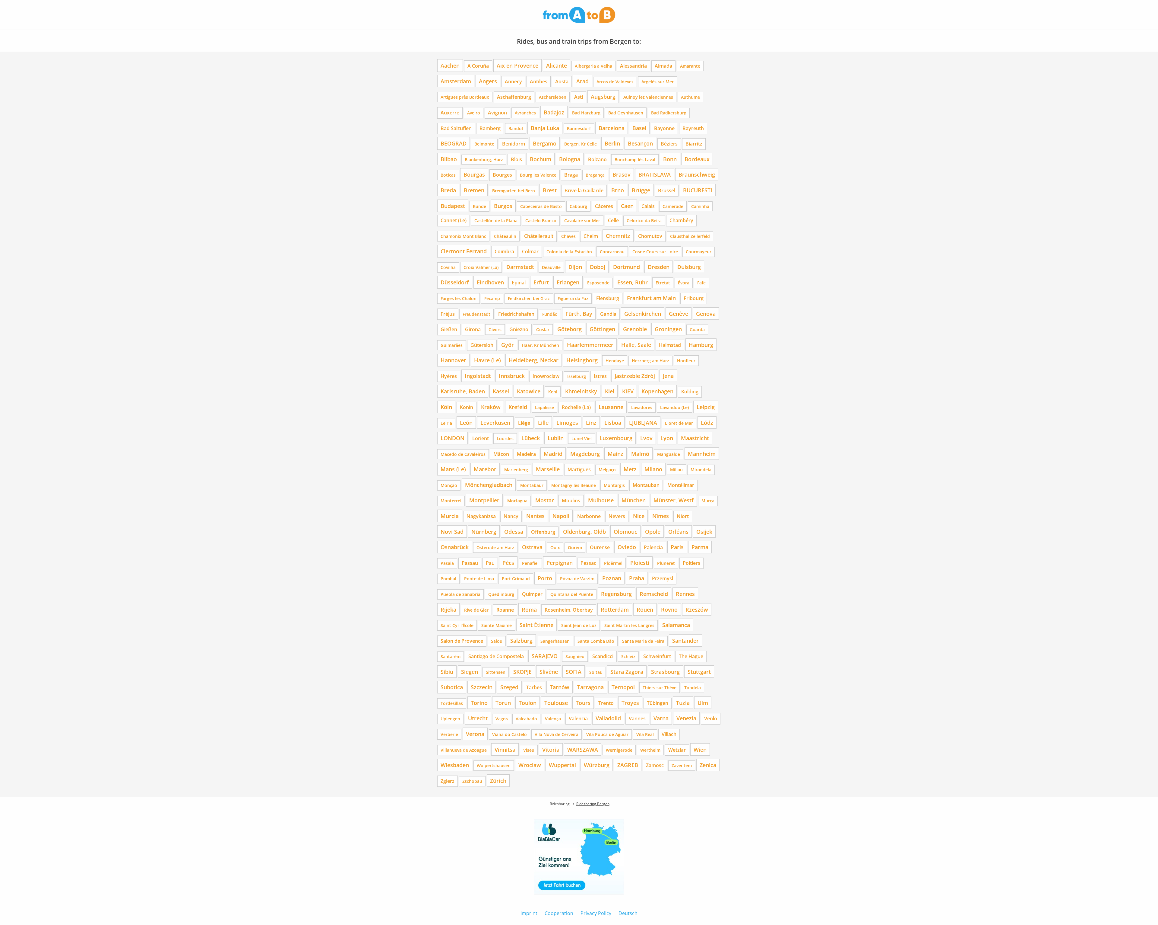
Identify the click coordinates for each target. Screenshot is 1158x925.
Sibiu (447, 671)
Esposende (598, 283)
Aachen (450, 65)
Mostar (544, 500)
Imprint (528, 913)
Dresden (658, 266)
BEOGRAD (454, 143)
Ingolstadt (478, 375)
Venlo (710, 718)
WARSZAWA (582, 749)
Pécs (508, 562)
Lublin (556, 438)
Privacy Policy (596, 913)
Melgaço (607, 469)
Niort (683, 516)
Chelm (591, 236)
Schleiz (628, 656)
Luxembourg (616, 438)
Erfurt (541, 282)
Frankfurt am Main (651, 298)
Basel (639, 128)
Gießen (449, 329)
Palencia (653, 547)
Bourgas (474, 174)
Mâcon (501, 454)
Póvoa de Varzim (577, 578)
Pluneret (666, 563)
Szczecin (481, 687)
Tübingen (657, 703)
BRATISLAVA (654, 174)
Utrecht (478, 718)
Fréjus (448, 314)
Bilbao (449, 159)
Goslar (542, 329)
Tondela (692, 687)
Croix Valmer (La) (481, 267)
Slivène (548, 671)
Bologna (569, 159)
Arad (582, 81)
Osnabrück (455, 547)
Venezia (686, 718)
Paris (677, 547)
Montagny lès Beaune (573, 485)
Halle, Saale (636, 344)
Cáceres (604, 206)
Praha (636, 578)
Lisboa (612, 422)
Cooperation (559, 913)
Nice (638, 516)
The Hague (691, 656)
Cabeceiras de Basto (541, 206)
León (466, 422)
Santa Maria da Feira (643, 641)
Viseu (528, 750)
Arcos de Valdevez (615, 82)
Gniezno (518, 329)
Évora (683, 283)
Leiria (446, 423)
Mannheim (702, 453)
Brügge (641, 190)
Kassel (501, 391)
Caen (627, 206)
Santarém (450, 656)
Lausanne (611, 407)
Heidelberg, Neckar (533, 360)
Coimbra (504, 251)
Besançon (640, 143)
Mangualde (668, 454)
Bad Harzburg (586, 113)
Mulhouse (601, 500)
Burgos (503, 206)
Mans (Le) (453, 469)
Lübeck (530, 438)
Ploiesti (639, 562)
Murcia (450, 516)
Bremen (474, 190)
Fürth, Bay (578, 313)
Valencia (578, 718)
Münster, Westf (673, 500)
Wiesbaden (455, 765)
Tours (583, 702)
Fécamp (492, 298)
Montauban (646, 485)
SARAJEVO (545, 656)
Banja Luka (545, 128)
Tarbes (534, 687)
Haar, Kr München (540, 345)
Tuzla (683, 702)
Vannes (637, 718)
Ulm (703, 702)
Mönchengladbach (488, 484)
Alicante (556, 65)
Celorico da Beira (644, 220)
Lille (543, 422)
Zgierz (447, 781)
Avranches (525, 113)
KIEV (628, 391)
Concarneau (612, 251)
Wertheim (650, 750)
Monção (449, 485)
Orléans (678, 531)
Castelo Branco (540, 220)
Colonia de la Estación (569, 251)
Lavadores (641, 407)
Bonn (670, 159)
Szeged (509, 687)
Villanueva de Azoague (464, 750)
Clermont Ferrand (464, 251)
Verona (475, 734)
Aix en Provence (517, 65)
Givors (495, 329)
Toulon (527, 702)
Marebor (485, 469)
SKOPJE (522, 671)
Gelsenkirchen (642, 313)
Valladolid (608, 718)
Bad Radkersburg (668, 113)
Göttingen (602, 329)
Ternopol (623, 687)
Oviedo (627, 547)
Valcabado (526, 719)
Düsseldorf (455, 282)
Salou (496, 641)
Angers (488, 81)
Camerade (673, 206)
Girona (473, 329)
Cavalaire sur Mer (582, 220)
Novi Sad (452, 531)
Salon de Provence (462, 641)
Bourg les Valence (538, 175)
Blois (516, 159)
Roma (529, 609)
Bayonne (664, 128)
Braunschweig (697, 174)
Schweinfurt (657, 656)
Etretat (663, 283)
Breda (448, 190)
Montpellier (484, 500)
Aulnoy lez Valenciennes (648, 97)
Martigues (579, 469)
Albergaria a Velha (593, 66)
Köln (446, 407)
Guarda (697, 329)
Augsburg (603, 96)
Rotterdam (615, 609)
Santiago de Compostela (496, 656)
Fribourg (694, 298)
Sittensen (495, 672)
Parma (699, 547)
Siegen (469, 671)
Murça (707, 501)
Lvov (646, 438)
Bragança (595, 175)
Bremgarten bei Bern (513, 191)
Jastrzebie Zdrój (635, 375)
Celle (613, 220)
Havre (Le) (487, 360)
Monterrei (451, 501)
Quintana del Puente (571, 594)
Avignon (497, 112)
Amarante (690, 66)
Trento (606, 703)
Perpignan (559, 562)
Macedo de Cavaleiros (463, 454)
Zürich (498, 780)
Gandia (608, 314)
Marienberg (516, 469)
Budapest (453, 206)
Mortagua (517, 501)
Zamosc (655, 765)
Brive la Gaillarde (584, 190)
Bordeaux (697, 159)
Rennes (685, 593)
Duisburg (689, 266)
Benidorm (513, 143)
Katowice (528, 391)
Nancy (511, 516)
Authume (690, 97)
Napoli (560, 516)
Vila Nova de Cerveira (556, 734)
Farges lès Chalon (458, 298)
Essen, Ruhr (632, 282)
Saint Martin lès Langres (629, 625)
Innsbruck (512, 375)
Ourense (600, 547)
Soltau (596, 672)
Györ (507, 344)
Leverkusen (495, 422)
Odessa (513, 531)
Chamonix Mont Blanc (463, 236)
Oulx (555, 547)
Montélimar (680, 485)
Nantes (535, 516)
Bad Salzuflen (456, 128)
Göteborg (569, 329)
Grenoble (635, 329)
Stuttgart (699, 671)
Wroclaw (529, 765)
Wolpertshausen (494, 765)
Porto (545, 578)
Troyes (630, 702)
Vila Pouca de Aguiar (607, 734)
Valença (553, 719)
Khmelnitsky (581, 391)
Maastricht (695, 438)
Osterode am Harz (495, 547)
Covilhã (448, 267)
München (634, 500)
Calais (648, 206)
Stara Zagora (626, 671)
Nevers (617, 516)
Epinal (519, 282)
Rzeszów (696, 609)
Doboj (597, 266)
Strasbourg (665, 671)
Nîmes (660, 516)
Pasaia (447, 563)
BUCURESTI (697, 190)
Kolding (689, 391)
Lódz (707, 422)
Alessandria (633, 65)
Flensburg (607, 298)
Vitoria (550, 749)
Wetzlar (677, 750)
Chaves (568, 236)
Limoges (567, 422)
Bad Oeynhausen (625, 113)
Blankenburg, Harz (484, 159)
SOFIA (573, 671)
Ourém (575, 547)
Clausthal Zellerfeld (690, 236)
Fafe (701, 283)
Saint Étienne (536, 625)
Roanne (505, 610)
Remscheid (654, 593)
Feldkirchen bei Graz (529, 298)
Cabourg (578, 206)
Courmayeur (698, 251)
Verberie (449, 734)
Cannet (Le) (454, 220)
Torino (479, 702)
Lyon (666, 438)
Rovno (669, 609)
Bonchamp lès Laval (635, 159)
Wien (700, 749)
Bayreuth (693, 128)
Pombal (448, 578)
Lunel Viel (581, 438)
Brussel (666, 190)
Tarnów (559, 687)
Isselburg (576, 376)
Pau (490, 563)
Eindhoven (490, 282)
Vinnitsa (505, 749)
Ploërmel (613, 563)
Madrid (553, 453)
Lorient (480, 438)
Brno (617, 190)
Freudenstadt (476, 314)
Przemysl (662, 578)
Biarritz (693, 143)
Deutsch (628, 913)
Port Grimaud (516, 578)
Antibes (538, 81)
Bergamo (544, 143)
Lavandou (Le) (674, 407)
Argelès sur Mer (657, 82)
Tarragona (590, 687)
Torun (503, 702)
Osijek (704, 531)
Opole (652, 531)
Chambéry (681, 220)
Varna (661, 718)
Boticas (448, 175)
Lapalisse (544, 407)
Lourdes (505, 438)
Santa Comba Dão (595, 641)
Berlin (612, 143)
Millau (676, 469)
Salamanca (676, 625)
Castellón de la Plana (495, 220)
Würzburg (596, 765)
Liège (524, 423)
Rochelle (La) (576, 407)
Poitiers (691, 563)
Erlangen (568, 282)
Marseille (548, 469)
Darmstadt (520, 266)
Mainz (615, 453)
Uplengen (450, 719)
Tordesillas (452, 703)
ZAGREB (627, 765)
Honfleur (686, 360)
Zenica (708, 765)
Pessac (588, 563)
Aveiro (473, 113)
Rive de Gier (476, 610)
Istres (600, 376)
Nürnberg (483, 531)
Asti (578, 97)
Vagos (501, 719)
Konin (466, 407)
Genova (706, 313)
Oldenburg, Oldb (584, 531)
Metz (630, 469)
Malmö (640, 453)
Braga (571, 174)
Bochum (540, 159)
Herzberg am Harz (650, 360)
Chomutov (650, 236)
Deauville (551, 267)
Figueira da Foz (573, 298)
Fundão (550, 314)
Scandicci (602, 656)
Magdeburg (585, 453)
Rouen (645, 609)
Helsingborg (582, 360)
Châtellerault (538, 236)
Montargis (614, 485)
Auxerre (450, 112)
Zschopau (472, 781)
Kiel (609, 391)
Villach (669, 734)
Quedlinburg (501, 594)
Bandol (515, 128)
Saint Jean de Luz (578, 625)
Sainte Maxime (496, 625)
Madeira (526, 454)
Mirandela (701, 469)
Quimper (532, 594)
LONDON (452, 438)
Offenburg (543, 532)
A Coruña (478, 65)
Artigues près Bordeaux (465, 97)
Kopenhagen (657, 391)
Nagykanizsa (481, 516)
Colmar (530, 251)
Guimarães (452, 345)
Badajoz (554, 112)
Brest (550, 190)
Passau (470, 563)
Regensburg (616, 593)
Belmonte (484, 144)
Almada (663, 65)
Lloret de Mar (679, 423)
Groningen (668, 329)
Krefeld (517, 407)
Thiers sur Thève (659, 687)
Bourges (502, 174)
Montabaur (531, 485)
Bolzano (597, 159)
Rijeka (448, 609)
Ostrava (532, 547)
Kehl (552, 392)
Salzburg (521, 640)
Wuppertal (562, 765)
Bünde (479, 206)
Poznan (611, 578)
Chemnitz (618, 235)
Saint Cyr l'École (457, 625)
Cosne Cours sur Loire (655, 251)
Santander (685, 640)
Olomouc (625, 531)
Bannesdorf (579, 128)
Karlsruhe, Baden (463, 391)
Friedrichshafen (516, 314)
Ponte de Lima (479, 578)
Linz (591, 422)
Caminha (700, 206)
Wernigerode (619, 750)
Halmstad (670, 345)
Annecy (513, 81)
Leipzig (706, 407)
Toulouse (556, 702)
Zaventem (682, 765)
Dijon (575, 266)
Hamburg (701, 344)
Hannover (453, 360)
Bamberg (490, 128)
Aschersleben (552, 97)
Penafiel (530, 563)
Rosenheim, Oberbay (569, 610)
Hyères (449, 376)
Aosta (561, 81)
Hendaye (615, 360)
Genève (678, 313)
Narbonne (589, 516)
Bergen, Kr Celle (580, 144)
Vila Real (645, 734)
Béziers (669, 143)
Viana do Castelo (509, 734)
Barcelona (612, 128)
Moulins (571, 500)
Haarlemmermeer (590, 344)
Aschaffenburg (514, 97)
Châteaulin (505, 236)
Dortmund (626, 266)
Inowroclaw (546, 376)
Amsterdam (456, 81)
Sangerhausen (555, 641)
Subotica (452, 687)
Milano (653, 469)
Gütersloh (481, 345)
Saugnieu (574, 656)
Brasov (621, 174)
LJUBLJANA (643, 422)
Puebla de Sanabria (460, 594)
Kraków (491, 407)
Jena (668, 375)
